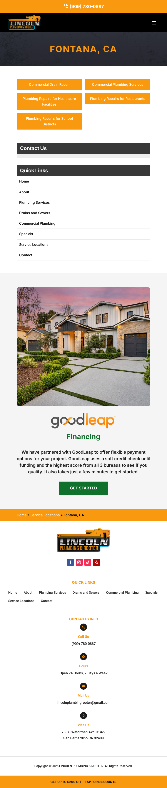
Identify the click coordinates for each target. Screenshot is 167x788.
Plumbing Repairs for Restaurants (117, 98)
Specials (26, 234)
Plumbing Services (34, 202)
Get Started (83, 488)
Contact (25, 255)
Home (24, 181)
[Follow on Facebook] (70, 562)
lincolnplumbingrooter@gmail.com (83, 703)
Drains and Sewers (34, 213)
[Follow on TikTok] (87, 562)
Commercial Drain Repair (49, 84)
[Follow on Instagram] (79, 562)
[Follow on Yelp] (96, 562)
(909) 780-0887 (87, 6)
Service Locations (33, 244)
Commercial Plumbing (37, 223)
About (24, 192)
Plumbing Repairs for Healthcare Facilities (49, 101)
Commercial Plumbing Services (117, 84)
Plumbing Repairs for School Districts (49, 121)
